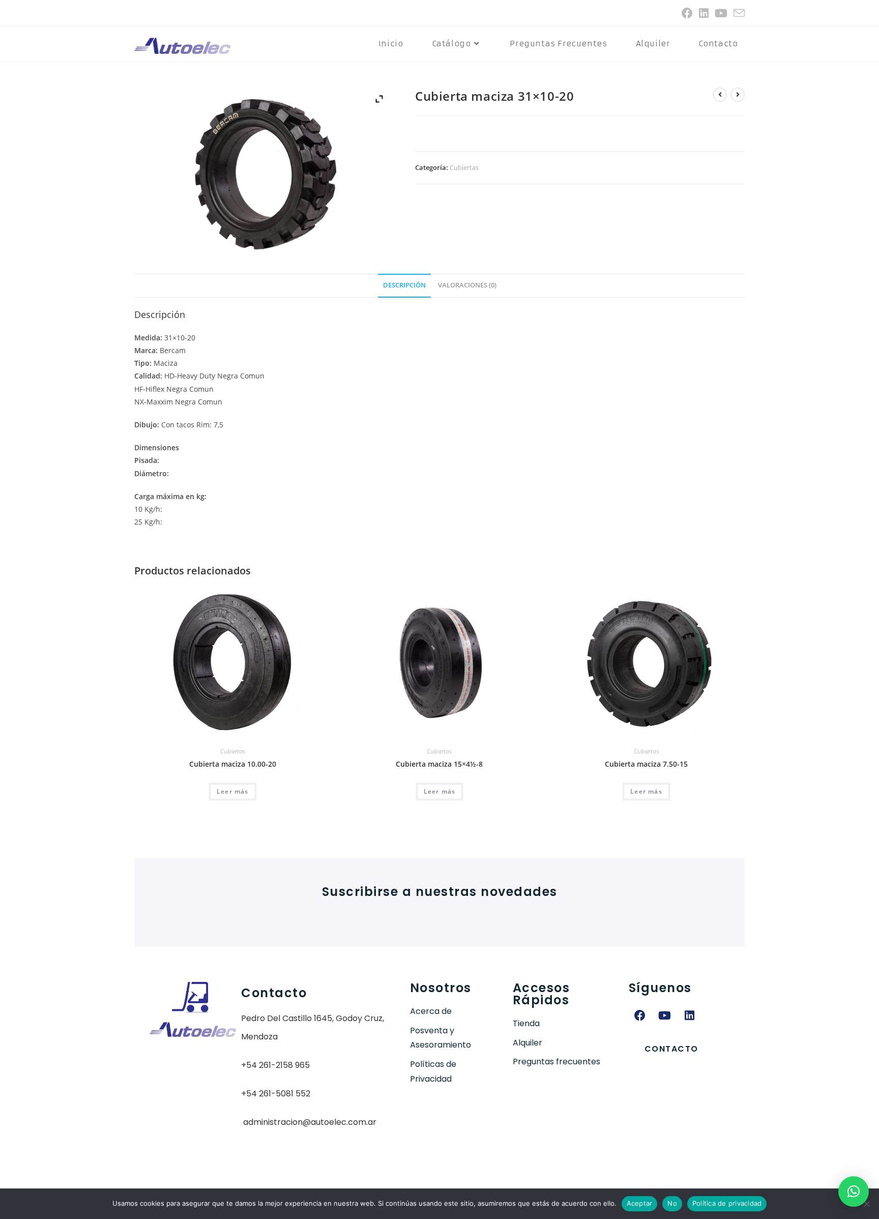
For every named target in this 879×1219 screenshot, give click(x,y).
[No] (866, 1204)
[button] (853, 1191)
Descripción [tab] (404, 285)
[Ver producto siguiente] (737, 95)
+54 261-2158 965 (275, 1065)
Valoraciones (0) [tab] (467, 285)
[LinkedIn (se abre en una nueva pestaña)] (704, 13)
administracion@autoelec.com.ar (309, 1122)
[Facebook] (640, 1015)
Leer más (233, 791)
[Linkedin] (690, 1015)
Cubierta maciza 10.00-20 (232, 764)
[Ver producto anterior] (720, 95)
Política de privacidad (727, 1203)
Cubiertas (464, 167)
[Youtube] (665, 1015)
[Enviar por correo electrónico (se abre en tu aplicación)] (737, 13)
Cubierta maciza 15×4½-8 (439, 764)
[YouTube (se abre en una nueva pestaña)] (721, 13)
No (672, 1203)
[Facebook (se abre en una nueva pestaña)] (687, 13)
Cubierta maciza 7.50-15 (646, 764)
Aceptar (640, 1203)
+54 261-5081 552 (275, 1093)
